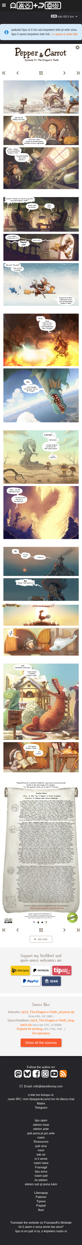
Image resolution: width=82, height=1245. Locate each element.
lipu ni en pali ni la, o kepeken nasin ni (41, 1231)
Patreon (41, 1197)
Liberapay (41, 1192)
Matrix (41, 1103)
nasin (41, 1137)
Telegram (41, 1107)
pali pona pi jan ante (41, 1133)
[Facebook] (36, 1076)
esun (41, 1150)
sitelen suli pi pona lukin (41, 1184)
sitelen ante (41, 1129)
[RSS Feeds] (63, 1076)
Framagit (41, 1167)
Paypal (41, 1205)
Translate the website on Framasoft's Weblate (41, 1222)
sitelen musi (41, 1124)
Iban (41, 1210)
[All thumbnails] (41, 73)
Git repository (41, 1033)
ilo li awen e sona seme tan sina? (41, 1226)
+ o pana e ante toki (64, 34)
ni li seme (41, 1158)
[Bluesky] (27, 1076)
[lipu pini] (17, 73)
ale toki (42, 939)
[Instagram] (45, 1076)
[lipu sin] (78, 73)
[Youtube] (54, 1076)
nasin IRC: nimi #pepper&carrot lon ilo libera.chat (41, 1099)
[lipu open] (4, 73)
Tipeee (41, 1201)
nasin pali (41, 1175)
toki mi (41, 1154)
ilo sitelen (41, 1180)
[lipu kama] (64, 73)
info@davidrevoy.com (48, 1086)
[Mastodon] (18, 1076)
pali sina (41, 1146)
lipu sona (41, 1171)
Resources (41, 1141)
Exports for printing (41, 1029)
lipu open (41, 1120)
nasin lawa (41, 1163)
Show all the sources (41, 1043)
